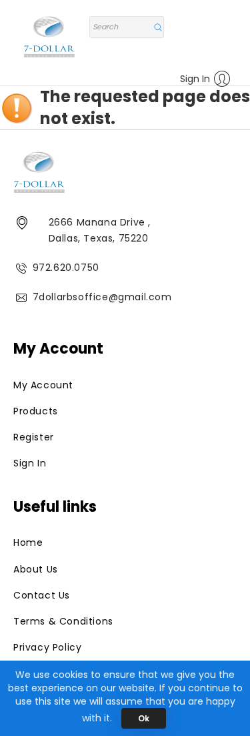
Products (35, 411)
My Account (43, 385)
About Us (35, 569)
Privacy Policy (47, 647)
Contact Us (41, 595)
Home (28, 542)
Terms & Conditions (63, 621)
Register (33, 437)
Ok (143, 718)
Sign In (195, 78)
